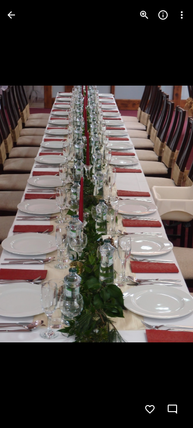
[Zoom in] (144, 15)
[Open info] (163, 15)
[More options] (181, 15)
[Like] (150, 409)
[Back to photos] (11, 15)
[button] (26, 214)
